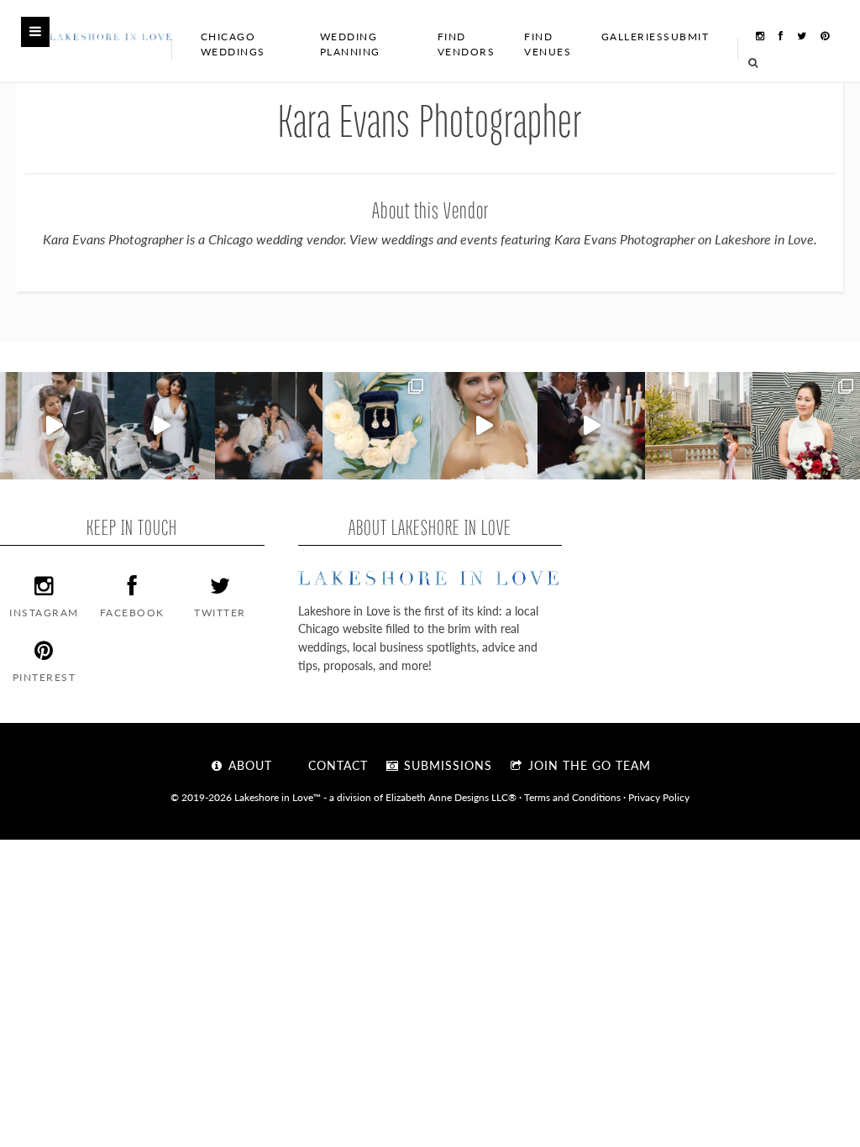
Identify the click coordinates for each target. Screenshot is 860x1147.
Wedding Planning (350, 44)
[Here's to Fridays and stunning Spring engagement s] (698, 425)
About (248, 765)
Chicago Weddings (233, 44)
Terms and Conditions (572, 797)
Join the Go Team (587, 765)
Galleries (632, 36)
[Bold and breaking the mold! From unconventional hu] (161, 425)
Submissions (446, 765)
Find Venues (547, 44)
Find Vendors (467, 44)
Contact (336, 765)
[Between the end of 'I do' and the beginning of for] (268, 425)
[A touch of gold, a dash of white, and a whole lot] (54, 425)
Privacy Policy (659, 797)
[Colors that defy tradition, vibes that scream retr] (591, 425)
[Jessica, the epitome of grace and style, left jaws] (484, 425)
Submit (686, 36)
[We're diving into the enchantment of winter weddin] (806, 425)
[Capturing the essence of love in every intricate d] (376, 425)
